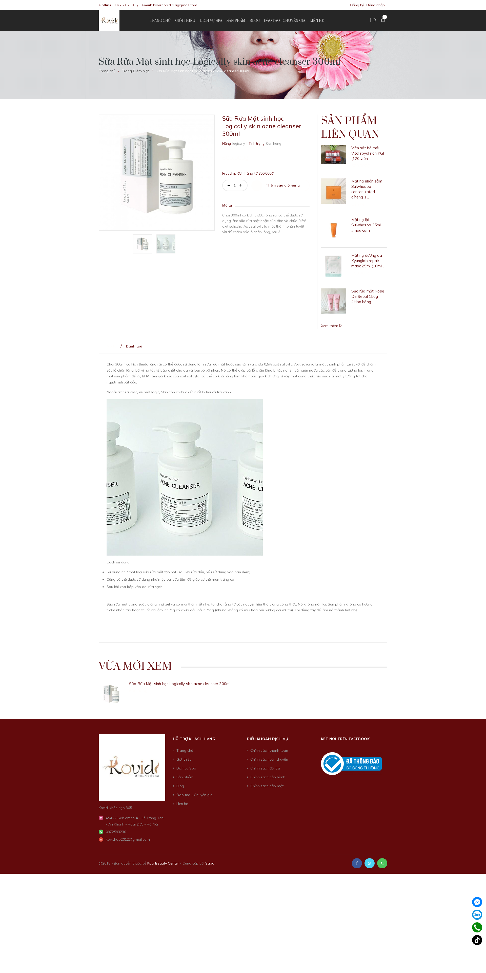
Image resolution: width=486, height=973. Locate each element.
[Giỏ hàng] (383, 20)
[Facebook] (477, 902)
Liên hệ (182, 803)
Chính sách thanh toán (269, 750)
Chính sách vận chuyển (269, 759)
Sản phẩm (184, 777)
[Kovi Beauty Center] (132, 767)
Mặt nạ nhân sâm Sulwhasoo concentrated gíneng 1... (366, 189)
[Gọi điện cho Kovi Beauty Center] (382, 863)
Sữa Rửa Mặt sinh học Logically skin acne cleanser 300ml (179, 683)
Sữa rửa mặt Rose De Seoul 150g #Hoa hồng (367, 296)
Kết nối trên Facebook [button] (345, 739)
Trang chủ (184, 750)
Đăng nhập (375, 5)
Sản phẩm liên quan (350, 128)
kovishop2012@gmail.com (175, 5)
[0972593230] (477, 927)
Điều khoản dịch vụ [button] (267, 739)
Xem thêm (330, 325)
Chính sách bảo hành (267, 777)
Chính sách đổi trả (265, 768)
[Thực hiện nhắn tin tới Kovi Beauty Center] (369, 863)
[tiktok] (477, 940)
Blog (180, 786)
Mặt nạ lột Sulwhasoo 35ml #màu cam (366, 225)
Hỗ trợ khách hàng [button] (194, 739)
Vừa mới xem (135, 666)
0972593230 (123, 5)
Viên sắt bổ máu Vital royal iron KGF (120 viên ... (368, 153)
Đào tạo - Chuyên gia (194, 795)
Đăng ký (357, 5)
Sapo (209, 863)
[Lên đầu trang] (476, 961)
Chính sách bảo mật (267, 786)
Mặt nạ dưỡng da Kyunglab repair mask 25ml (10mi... (367, 260)
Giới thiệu (184, 759)
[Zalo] (477, 915)
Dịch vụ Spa (186, 768)
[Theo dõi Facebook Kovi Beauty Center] (357, 863)
